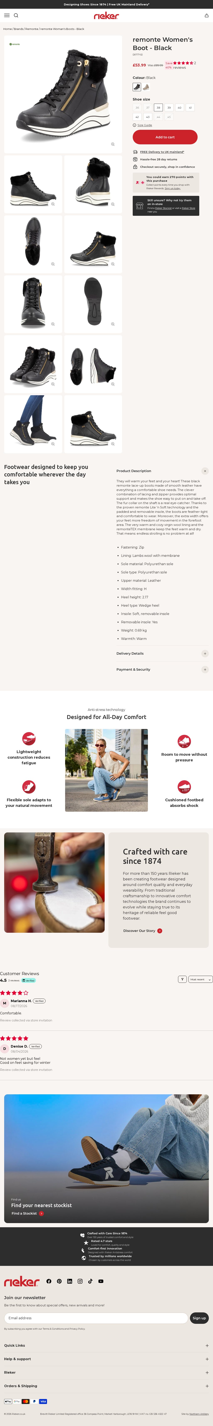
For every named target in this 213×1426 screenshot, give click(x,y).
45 (169, 117)
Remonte (31, 29)
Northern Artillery (199, 1414)
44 (158, 117)
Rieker (10, 1372)
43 (148, 117)
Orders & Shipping (20, 1386)
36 (137, 107)
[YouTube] (101, 1281)
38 (158, 107)
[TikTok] (90, 1281)
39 (169, 107)
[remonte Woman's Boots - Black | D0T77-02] (137, 87)
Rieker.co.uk (18, 1414)
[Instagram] (80, 1281)
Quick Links (14, 1345)
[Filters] (182, 979)
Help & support (17, 1359)
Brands (18, 29)
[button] (183, 63)
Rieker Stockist (163, 208)
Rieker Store (188, 208)
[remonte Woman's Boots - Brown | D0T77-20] (146, 87)
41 (190, 107)
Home (7, 29)
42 (137, 117)
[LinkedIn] (69, 1281)
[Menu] (7, 15)
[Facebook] (49, 1281)
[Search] (16, 15)
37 (147, 107)
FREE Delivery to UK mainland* (162, 151)
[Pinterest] (59, 1281)
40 (179, 107)
